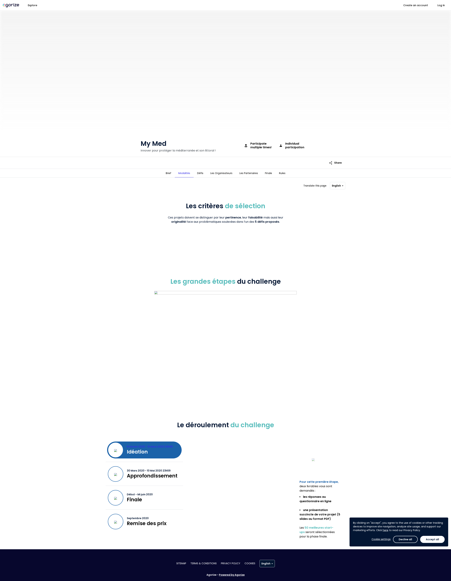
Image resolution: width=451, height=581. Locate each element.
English (336, 185)
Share (335, 163)
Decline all (405, 539)
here (385, 530)
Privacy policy (230, 563)
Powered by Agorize (232, 575)
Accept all (432, 539)
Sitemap (181, 563)
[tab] (168, 173)
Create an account (415, 5)
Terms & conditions (203, 563)
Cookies (250, 563)
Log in (441, 5)
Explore (32, 5)
